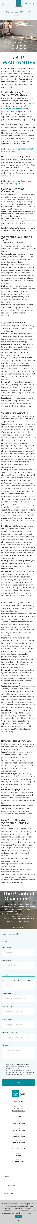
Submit (18, 1082)
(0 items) (33, 4)
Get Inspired (9, 1185)
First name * (6, 947)
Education (8, 1194)
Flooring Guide (18, 23)
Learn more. (27, 1213)
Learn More (16, 927)
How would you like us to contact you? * (16, 981)
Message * (5, 1045)
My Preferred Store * (9, 1033)
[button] (26, 4)
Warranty (29, 23)
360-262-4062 (18, 16)
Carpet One (5, 23)
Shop (6, 1176)
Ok (18, 1217)
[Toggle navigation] (3, 4)
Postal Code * (7, 1019)
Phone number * (8, 993)
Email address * (7, 1006)
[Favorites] (30, 4)
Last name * (6, 960)
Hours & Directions (18, 1111)
